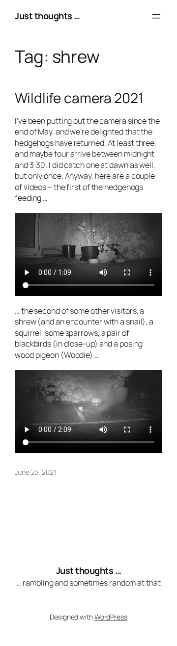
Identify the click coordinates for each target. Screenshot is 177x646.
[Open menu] (156, 16)
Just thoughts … (47, 16)
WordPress (110, 616)
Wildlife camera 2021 (79, 98)
